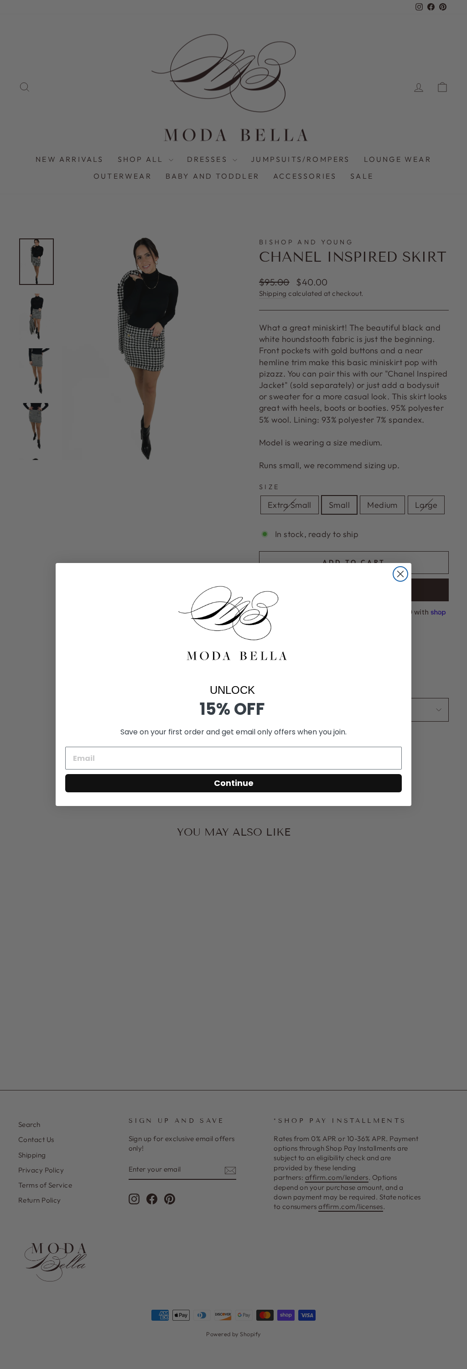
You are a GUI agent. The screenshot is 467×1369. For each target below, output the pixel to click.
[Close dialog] (400, 574)
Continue (234, 783)
